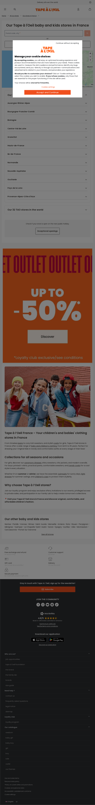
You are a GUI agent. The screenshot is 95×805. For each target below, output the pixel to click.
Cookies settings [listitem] (48, 87)
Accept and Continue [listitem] (47, 92)
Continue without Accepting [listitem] (67, 43)
